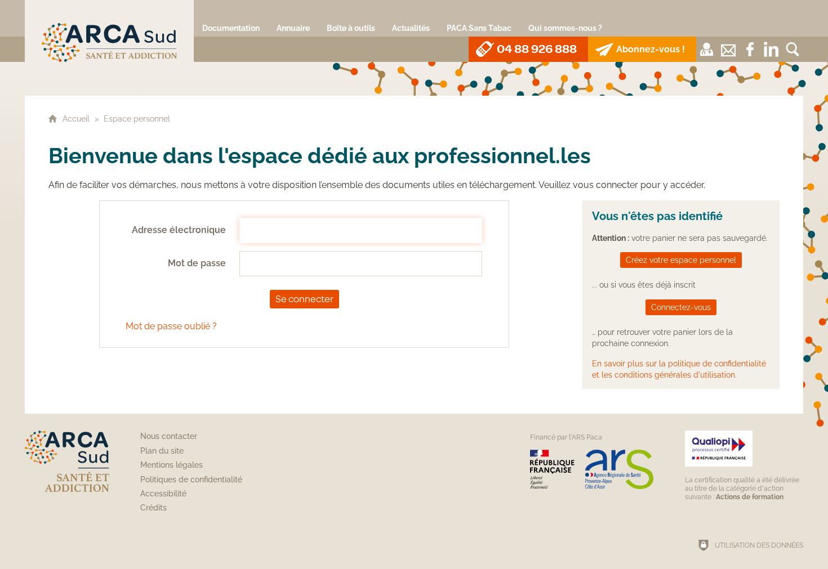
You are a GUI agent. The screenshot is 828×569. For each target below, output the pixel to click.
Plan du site (162, 450)
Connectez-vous (681, 307)
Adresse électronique (179, 230)
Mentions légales (171, 464)
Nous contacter (168, 436)
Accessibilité (163, 493)
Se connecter (304, 298)
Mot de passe (197, 263)
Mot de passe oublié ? (171, 326)
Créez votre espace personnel (681, 260)
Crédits (153, 507)
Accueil (77, 118)
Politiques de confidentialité (191, 479)
